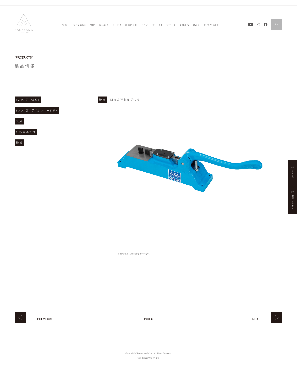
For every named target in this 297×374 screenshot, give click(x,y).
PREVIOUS (44, 319)
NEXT (256, 319)
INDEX (148, 319)
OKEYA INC (154, 357)
